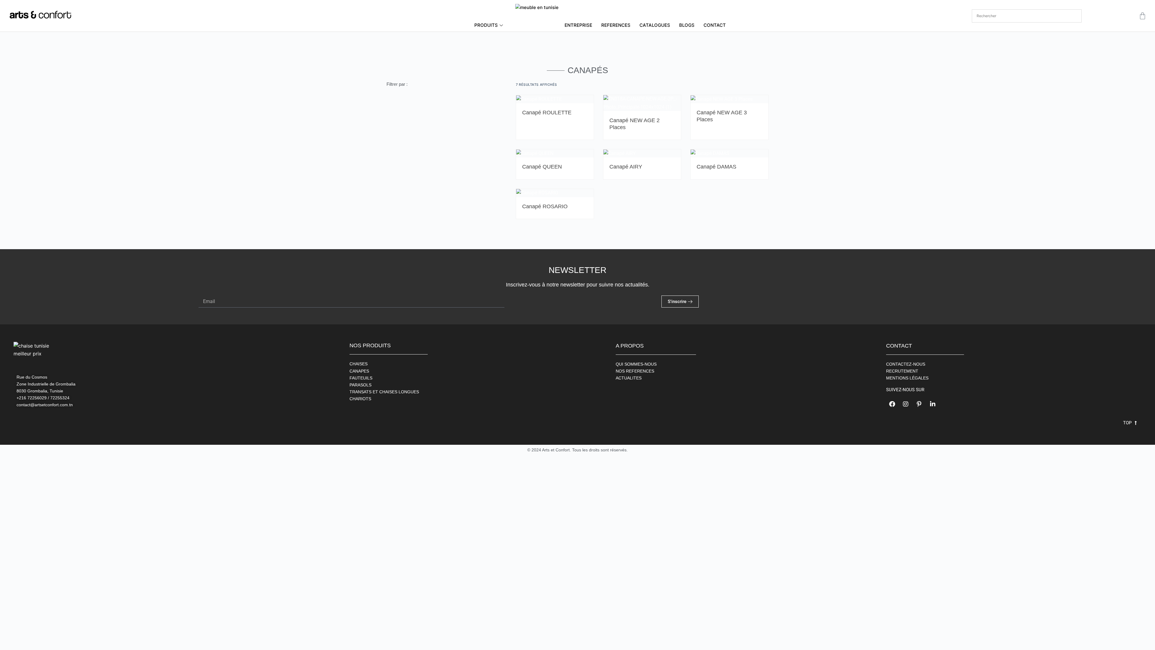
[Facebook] (892, 404)
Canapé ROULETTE (546, 113)
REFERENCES (615, 25)
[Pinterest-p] (919, 404)
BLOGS (687, 25)
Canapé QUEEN (542, 167)
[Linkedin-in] (933, 404)
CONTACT (715, 25)
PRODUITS (486, 25)
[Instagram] (906, 404)
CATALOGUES (654, 25)
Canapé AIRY (625, 167)
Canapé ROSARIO (545, 206)
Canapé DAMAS (716, 167)
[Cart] (1142, 15)
